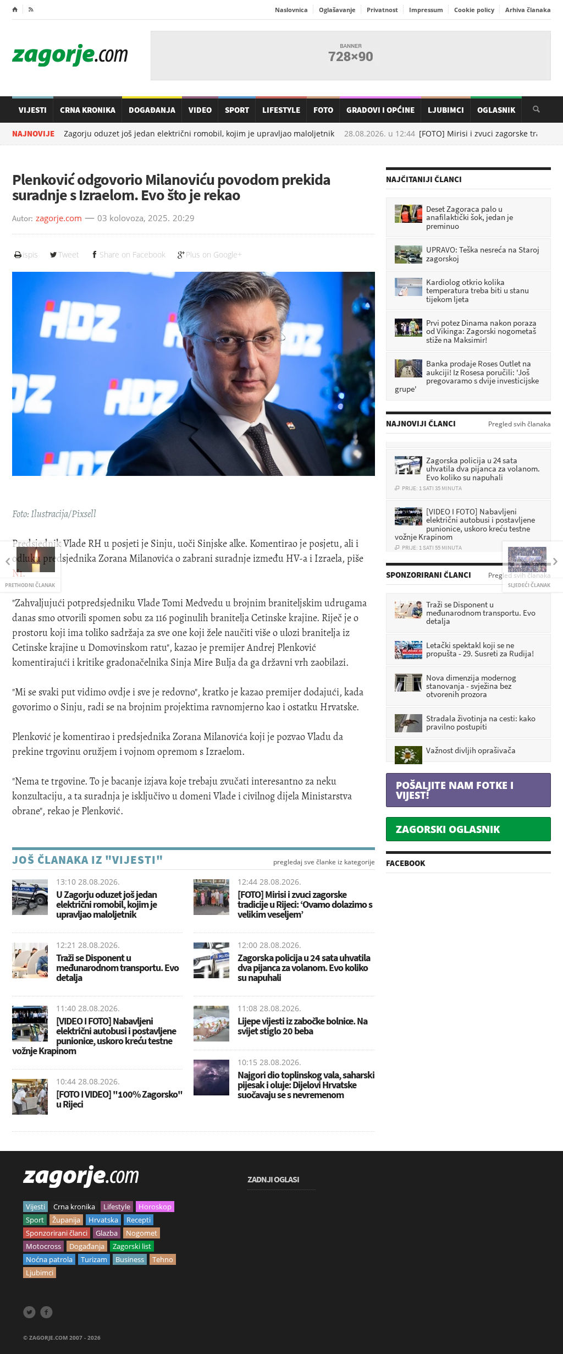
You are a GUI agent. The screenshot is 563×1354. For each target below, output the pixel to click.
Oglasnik (496, 110)
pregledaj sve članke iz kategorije (324, 862)
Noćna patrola (49, 1259)
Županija (66, 1220)
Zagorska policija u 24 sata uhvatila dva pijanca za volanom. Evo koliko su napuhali (304, 967)
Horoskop (155, 1207)
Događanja (152, 110)
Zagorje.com (70, 55)
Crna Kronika (87, 110)
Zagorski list (132, 1246)
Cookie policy (474, 10)
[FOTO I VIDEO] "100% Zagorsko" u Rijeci (119, 1099)
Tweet (68, 254)
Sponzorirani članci (56, 1233)
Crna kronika (74, 1207)
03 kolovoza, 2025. (133, 218)
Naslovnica (291, 10)
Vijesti (33, 110)
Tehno (162, 1259)
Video (200, 110)
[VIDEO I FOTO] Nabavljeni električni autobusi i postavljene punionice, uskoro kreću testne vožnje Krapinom (94, 1036)
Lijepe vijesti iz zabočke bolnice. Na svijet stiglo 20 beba (302, 1026)
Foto (323, 110)
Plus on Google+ (214, 254)
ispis (30, 254)
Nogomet (141, 1233)
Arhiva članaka (528, 10)
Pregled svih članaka (519, 424)
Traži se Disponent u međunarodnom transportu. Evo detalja (117, 967)
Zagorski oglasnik (448, 829)
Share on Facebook (132, 254)
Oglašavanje (337, 10)
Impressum (426, 10)
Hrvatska (103, 1220)
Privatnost (382, 10)
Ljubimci (446, 110)
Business (129, 1259)
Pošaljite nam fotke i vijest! (455, 790)
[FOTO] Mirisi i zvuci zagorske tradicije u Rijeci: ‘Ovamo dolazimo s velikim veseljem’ (305, 904)
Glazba (107, 1233)
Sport (237, 110)
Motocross (43, 1246)
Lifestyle (281, 110)
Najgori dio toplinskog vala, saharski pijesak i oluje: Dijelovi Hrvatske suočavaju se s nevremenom (306, 1084)
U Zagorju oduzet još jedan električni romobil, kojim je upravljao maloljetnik (106, 904)
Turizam (94, 1259)
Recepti (138, 1220)
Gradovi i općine (380, 110)
